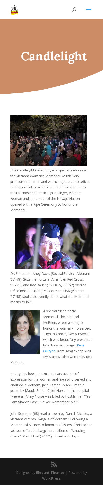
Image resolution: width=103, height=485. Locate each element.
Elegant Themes (50, 472)
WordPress (51, 478)
